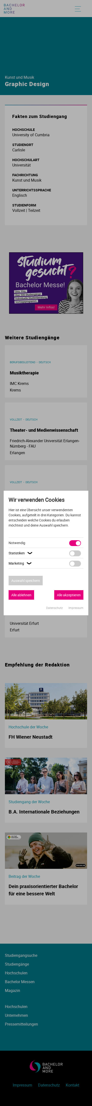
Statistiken (21, 553)
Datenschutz (55, 608)
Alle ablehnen (21, 595)
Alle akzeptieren (69, 595)
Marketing (21, 563)
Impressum (75, 608)
